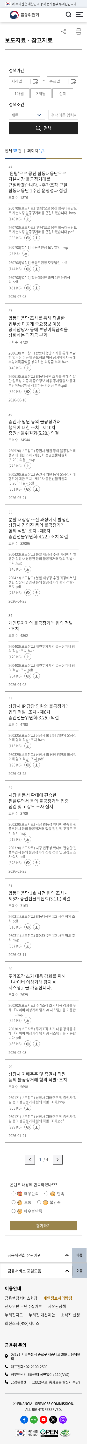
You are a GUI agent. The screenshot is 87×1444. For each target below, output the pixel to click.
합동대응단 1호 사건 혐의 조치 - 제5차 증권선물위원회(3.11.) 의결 (39, 896)
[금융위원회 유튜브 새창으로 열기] (43, 1420)
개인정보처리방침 (57, 1298)
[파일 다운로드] (27, 218)
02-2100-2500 (37, 1366)
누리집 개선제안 (42, 1314)
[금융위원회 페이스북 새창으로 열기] (24, 1420)
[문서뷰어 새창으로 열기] (27, 237)
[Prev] (30, 1160)
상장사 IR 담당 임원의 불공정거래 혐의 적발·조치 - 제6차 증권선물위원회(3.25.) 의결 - (39, 711)
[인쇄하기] (78, 31)
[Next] (58, 1160)
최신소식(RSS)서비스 (22, 1323)
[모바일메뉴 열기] (79, 15)
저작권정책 (57, 1306)
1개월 (19, 93)
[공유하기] (63, 31)
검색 (47, 128)
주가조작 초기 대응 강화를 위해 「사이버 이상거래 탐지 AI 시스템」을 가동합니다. (37, 981)
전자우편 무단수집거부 (23, 1306)
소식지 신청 (70, 1314)
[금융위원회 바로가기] (24, 14)
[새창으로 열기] (26, 1432)
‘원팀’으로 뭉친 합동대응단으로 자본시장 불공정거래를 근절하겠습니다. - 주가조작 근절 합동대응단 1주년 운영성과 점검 (37, 182)
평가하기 (43, 1225)
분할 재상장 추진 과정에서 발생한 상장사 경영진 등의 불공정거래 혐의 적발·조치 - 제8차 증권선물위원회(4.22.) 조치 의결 (39, 528)
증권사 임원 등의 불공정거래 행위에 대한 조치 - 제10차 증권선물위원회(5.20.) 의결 (34, 427)
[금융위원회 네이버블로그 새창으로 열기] (34, 1420)
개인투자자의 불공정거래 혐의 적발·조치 (40, 626)
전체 (62, 93)
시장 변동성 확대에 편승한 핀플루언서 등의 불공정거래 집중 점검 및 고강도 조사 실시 (38, 800)
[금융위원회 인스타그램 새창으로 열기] (63, 1420)
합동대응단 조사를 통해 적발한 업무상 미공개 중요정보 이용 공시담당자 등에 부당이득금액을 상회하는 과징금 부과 (38, 326)
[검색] (68, 14)
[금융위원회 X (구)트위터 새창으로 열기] (53, 1420)
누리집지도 (14, 1314)
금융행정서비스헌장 (21, 1298)
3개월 (41, 93)
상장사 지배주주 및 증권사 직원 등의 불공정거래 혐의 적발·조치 (37, 1077)
